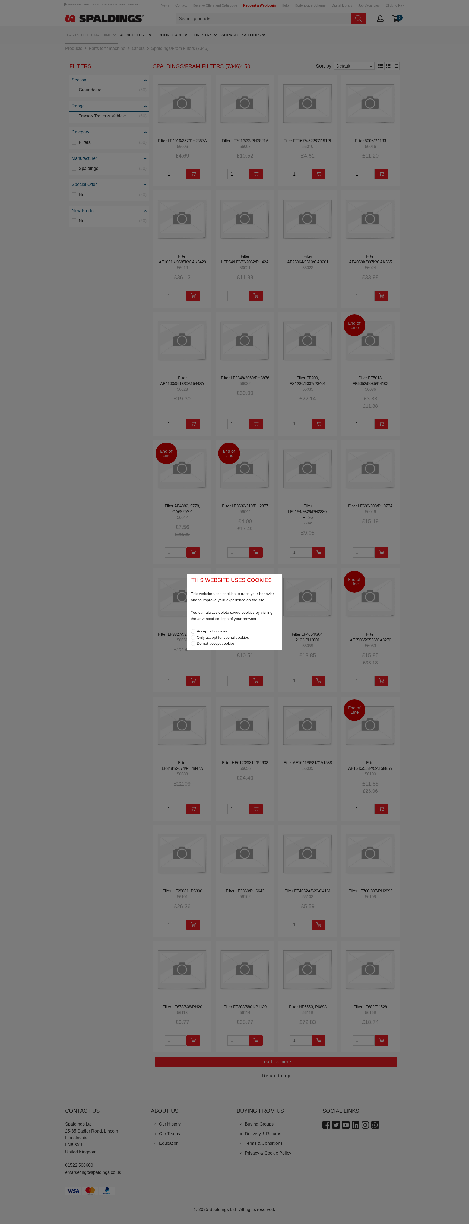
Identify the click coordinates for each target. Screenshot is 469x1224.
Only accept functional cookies (223, 637)
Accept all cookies (212, 631)
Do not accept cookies (216, 643)
